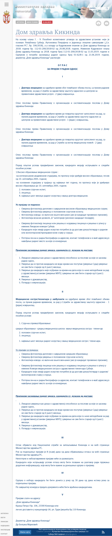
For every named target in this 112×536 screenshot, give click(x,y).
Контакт (4, 534)
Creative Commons (44, 531)
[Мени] (6, 4)
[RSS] (103, 532)
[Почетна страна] (6, 17)
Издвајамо (5, 525)
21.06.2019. (47, 22)
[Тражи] (107, 8)
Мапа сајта (25, 532)
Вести (3, 517)
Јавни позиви (32, 22)
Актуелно (4, 513)
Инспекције (5, 530)
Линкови (4, 521)
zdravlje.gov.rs (71, 534)
